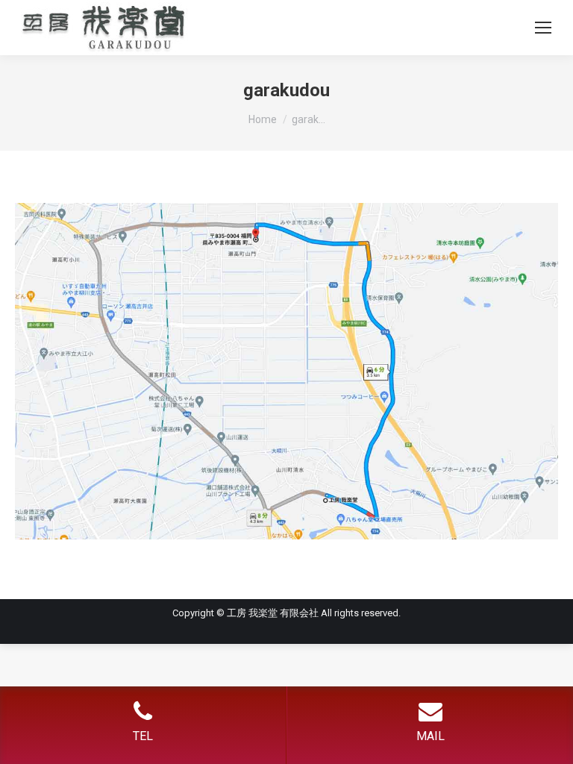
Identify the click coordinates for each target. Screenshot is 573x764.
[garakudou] (286, 371)
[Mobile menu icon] (543, 28)
